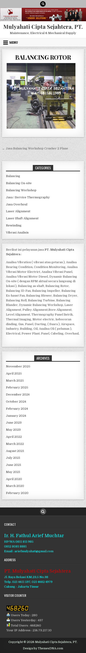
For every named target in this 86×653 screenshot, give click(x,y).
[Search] (43, 4)
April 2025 (14, 373)
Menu (13, 42)
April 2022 (14, 436)
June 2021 (13, 465)
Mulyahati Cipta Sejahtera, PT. (43, 26)
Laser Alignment (18, 211)
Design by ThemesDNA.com (43, 648)
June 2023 (14, 422)
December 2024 (18, 394)
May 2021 (13, 472)
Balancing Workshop (21, 190)
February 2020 (17, 493)
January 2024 (16, 415)
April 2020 (14, 479)
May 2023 (13, 429)
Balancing (13, 176)
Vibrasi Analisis (17, 232)
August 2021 (15, 451)
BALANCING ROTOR (43, 57)
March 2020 (15, 486)
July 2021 (13, 457)
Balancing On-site (19, 183)
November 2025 (18, 366)
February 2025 (17, 387)
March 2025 (15, 380)
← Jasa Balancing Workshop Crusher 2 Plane (35, 148)
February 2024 (17, 408)
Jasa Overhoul (16, 204)
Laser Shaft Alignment (22, 218)
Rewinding (14, 225)
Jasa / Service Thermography (28, 197)
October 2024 (16, 401)
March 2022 (15, 444)
